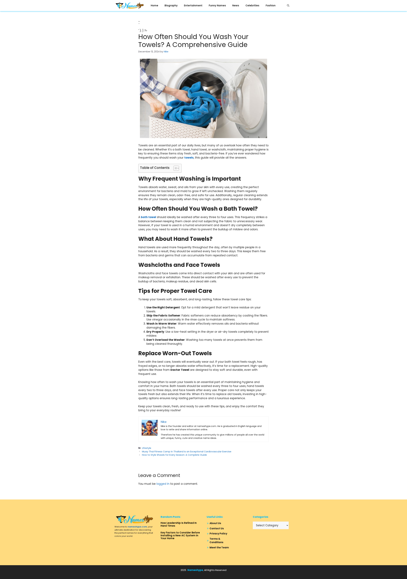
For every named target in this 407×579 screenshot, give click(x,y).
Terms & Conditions (216, 540)
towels (189, 158)
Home (154, 5)
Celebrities (252, 5)
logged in (162, 484)
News (235, 5)
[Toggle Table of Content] (174, 168)
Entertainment (193, 5)
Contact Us (217, 528)
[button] (288, 5)
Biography (171, 5)
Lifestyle (146, 448)
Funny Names (217, 5)
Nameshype (195, 570)
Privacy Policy (218, 533)
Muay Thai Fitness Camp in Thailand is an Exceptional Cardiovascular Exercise (186, 451)
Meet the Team (219, 547)
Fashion (271, 5)
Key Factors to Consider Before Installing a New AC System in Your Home (180, 535)
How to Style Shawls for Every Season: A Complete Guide (174, 454)
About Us (215, 523)
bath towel (148, 217)
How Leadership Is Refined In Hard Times (179, 524)
